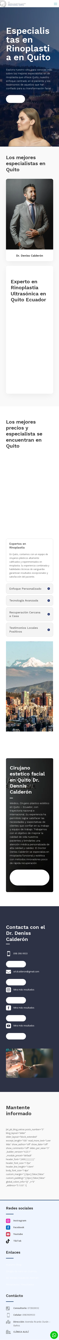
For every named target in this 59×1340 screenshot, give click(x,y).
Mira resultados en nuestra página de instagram (24, 877)
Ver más (15, 99)
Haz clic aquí (16, 964)
